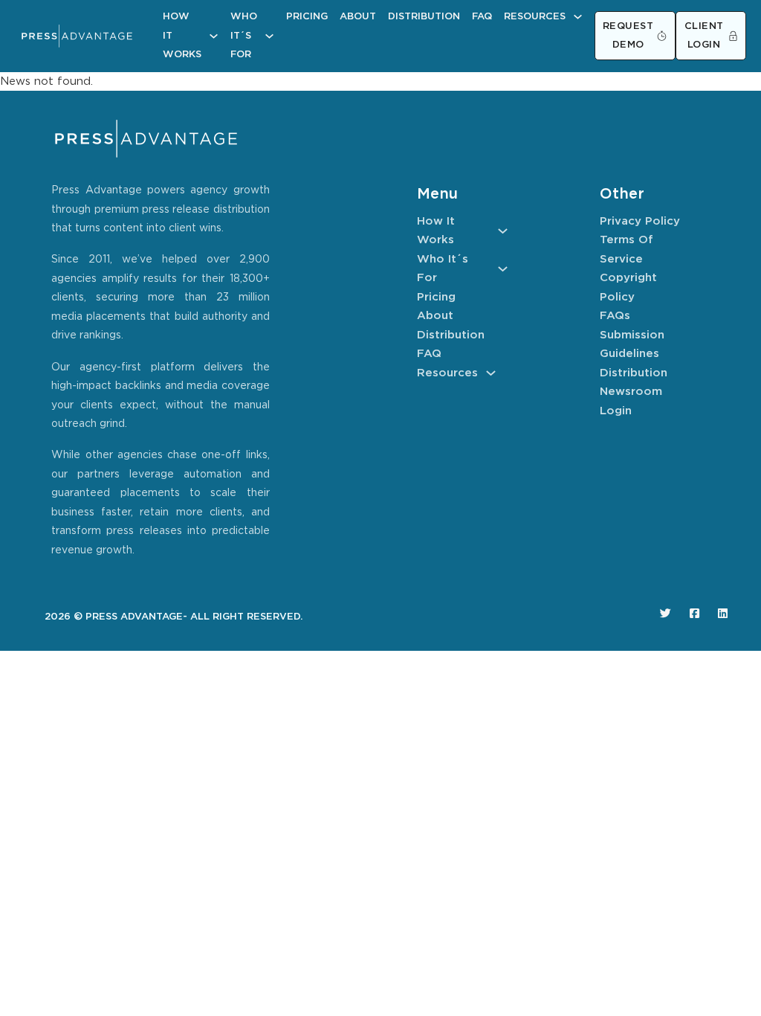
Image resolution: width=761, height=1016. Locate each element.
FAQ (482, 17)
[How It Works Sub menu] (213, 36)
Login (616, 411)
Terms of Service (626, 249)
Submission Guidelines (632, 344)
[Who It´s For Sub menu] (269, 36)
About (358, 17)
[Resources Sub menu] (578, 17)
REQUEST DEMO (628, 36)
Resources (535, 17)
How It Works (182, 36)
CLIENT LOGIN (704, 36)
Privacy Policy (640, 221)
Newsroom (631, 391)
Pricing (307, 17)
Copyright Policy (628, 287)
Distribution (424, 17)
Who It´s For (243, 36)
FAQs (615, 316)
